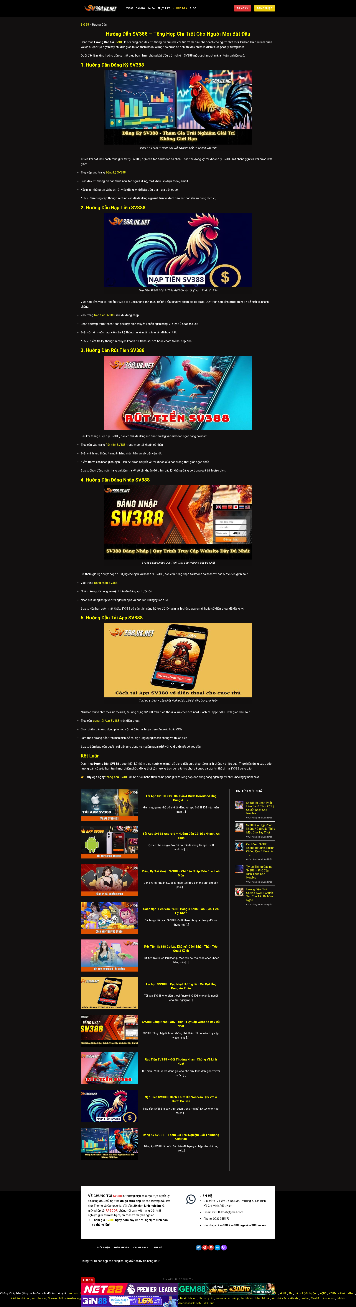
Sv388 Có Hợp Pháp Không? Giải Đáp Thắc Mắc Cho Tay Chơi (260, 828)
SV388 (119, 42)
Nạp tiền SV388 (104, 315)
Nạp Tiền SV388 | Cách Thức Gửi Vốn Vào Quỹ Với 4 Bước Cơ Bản (181, 1099)
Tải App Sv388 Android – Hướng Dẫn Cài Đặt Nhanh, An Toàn (181, 836)
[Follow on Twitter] (198, 1248)
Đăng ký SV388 (116, 172)
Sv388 (129, 8)
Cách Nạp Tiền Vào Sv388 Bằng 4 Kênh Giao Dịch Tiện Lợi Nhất (181, 911)
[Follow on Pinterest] (205, 1248)
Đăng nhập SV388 (105, 583)
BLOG (193, 8)
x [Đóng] (88, 1280)
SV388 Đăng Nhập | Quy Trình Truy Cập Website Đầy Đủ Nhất (181, 1024)
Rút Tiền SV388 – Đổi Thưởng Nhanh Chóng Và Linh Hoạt (181, 1061)
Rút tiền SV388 (116, 444)
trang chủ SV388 (116, 777)
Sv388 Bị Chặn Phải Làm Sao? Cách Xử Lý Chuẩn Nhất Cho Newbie (260, 808)
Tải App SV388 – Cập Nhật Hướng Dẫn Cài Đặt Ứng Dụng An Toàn (181, 986)
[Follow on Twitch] (224, 1248)
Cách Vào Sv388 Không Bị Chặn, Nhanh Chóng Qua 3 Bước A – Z (260, 850)
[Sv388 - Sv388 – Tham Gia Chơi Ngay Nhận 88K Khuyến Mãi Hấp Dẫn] (100, 8)
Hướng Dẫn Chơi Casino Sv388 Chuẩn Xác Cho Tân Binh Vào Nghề (260, 895)
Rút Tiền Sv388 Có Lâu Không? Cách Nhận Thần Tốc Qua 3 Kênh (180, 948)
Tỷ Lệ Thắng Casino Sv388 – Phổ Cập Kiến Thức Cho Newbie (259, 872)
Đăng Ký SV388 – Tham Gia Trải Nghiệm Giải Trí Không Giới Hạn (181, 1137)
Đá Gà (151, 8)
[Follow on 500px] (217, 1248)
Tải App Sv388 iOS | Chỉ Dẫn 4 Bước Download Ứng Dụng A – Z (181, 798)
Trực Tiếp (163, 8)
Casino (140, 8)
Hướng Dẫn (180, 8)
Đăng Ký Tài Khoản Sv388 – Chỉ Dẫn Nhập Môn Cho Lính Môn (181, 873)
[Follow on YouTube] (211, 1248)
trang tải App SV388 (106, 720)
